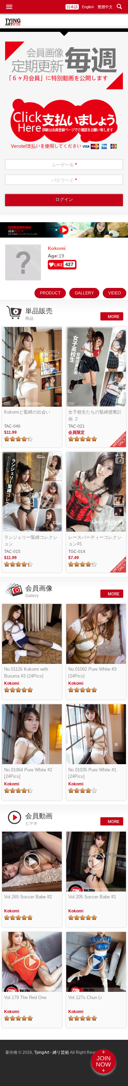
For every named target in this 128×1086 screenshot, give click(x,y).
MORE (113, 316)
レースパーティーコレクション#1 (95, 541)
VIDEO (114, 293)
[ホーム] (12, 24)
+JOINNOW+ (103, 1061)
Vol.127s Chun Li (85, 997)
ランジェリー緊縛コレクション (30, 541)
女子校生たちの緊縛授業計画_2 (95, 415)
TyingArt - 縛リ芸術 (52, 1052)
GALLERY (84, 293)
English (88, 7)
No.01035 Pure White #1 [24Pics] (92, 773)
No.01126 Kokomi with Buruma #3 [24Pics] (26, 673)
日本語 (72, 7)
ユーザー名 (64, 164)
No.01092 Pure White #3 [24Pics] (92, 673)
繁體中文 (105, 7)
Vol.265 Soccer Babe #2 (28, 896)
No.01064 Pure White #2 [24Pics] (28, 773)
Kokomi (11, 683)
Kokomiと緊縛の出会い (27, 412)
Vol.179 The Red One (25, 997)
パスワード (64, 180)
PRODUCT (50, 293)
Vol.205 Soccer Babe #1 (92, 896)
